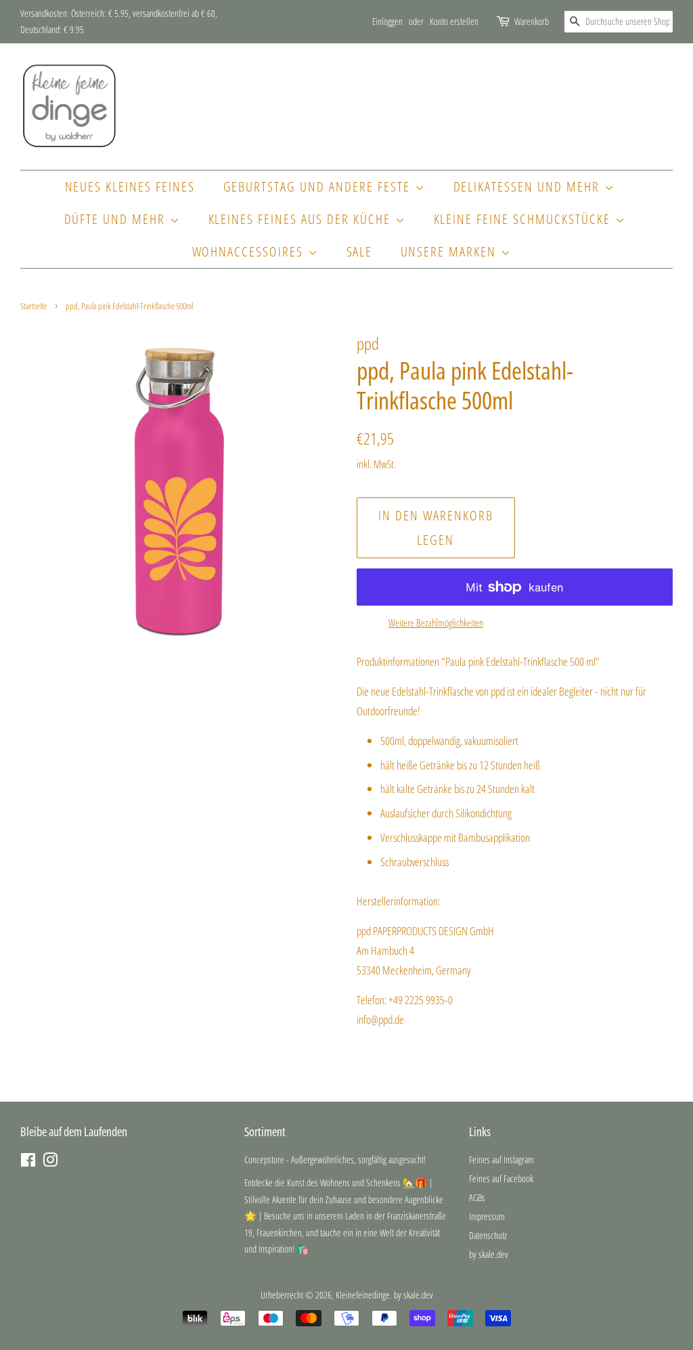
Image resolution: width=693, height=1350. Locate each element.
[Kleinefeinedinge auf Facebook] (28, 1162)
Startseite (33, 306)
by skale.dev (488, 1254)
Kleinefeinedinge (363, 1294)
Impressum (487, 1216)
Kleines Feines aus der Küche (301, 219)
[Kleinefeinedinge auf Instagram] (50, 1162)
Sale (359, 251)
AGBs (477, 1197)
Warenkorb (531, 21)
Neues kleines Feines (130, 186)
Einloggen (387, 21)
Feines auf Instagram (501, 1159)
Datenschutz (488, 1235)
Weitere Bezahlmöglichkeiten (435, 622)
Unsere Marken (451, 251)
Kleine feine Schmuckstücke (524, 219)
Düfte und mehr (117, 219)
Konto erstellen (454, 21)
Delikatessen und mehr (528, 186)
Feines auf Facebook (501, 1178)
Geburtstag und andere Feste (319, 186)
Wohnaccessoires (250, 251)
